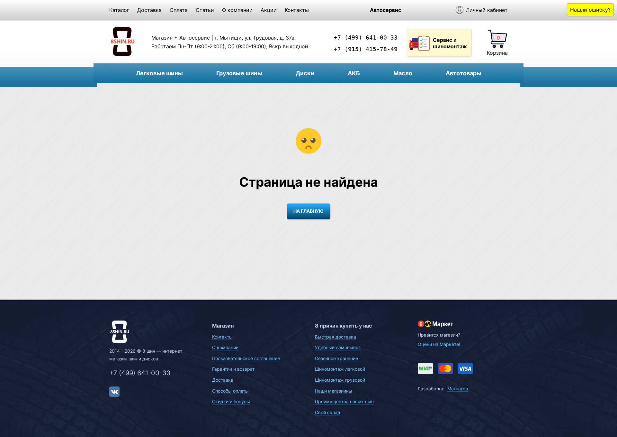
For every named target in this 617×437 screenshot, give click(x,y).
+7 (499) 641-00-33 (366, 37)
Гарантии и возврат (233, 369)
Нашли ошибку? (590, 9)
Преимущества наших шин (344, 401)
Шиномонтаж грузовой (340, 380)
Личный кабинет (487, 10)
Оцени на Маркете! (439, 344)
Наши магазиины (333, 391)
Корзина (497, 53)
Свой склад (327, 412)
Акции (269, 10)
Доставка (149, 10)
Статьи (205, 10)
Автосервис (385, 10)
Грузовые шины (239, 73)
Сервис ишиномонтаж (450, 43)
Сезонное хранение (336, 358)
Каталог (119, 10)
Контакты (297, 10)
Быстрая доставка (335, 336)
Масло (402, 73)
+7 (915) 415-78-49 (366, 49)
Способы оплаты (230, 391)
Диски (305, 73)
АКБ (354, 73)
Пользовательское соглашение (246, 358)
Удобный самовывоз (338, 347)
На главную (308, 211)
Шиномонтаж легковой (340, 369)
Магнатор (457, 388)
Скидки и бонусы (231, 401)
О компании (237, 10)
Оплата (179, 10)
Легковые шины (159, 73)
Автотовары (463, 73)
